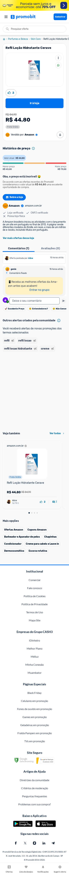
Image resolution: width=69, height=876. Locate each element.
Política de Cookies (35, 596)
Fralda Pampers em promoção (34, 733)
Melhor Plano (34, 648)
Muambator (35, 672)
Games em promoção (34, 717)
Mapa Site (34, 620)
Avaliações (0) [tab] (50, 248)
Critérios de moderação (34, 788)
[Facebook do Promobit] (15, 843)
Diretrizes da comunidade (34, 780)
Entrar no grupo (39, 289)
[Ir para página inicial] (5, 39)
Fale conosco (34, 588)
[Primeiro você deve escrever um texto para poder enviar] (63, 301)
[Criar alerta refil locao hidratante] (60, 134)
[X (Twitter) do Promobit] (25, 843)
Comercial (34, 580)
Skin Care (36, 39)
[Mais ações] (58, 58)
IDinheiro (34, 640)
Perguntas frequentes (34, 796)
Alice (30, 258)
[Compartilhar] (58, 65)
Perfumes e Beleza (18, 39)
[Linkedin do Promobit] (44, 843)
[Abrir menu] (6, 17)
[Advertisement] (34, 390)
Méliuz (35, 656)
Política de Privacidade (34, 604)
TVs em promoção (34, 741)
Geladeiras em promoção (34, 725)
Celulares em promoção (34, 700)
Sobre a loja (16, 197)
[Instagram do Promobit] (34, 843)
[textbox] (34, 301)
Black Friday (34, 692)
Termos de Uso (34, 612)
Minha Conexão (34, 664)
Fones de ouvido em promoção (34, 708)
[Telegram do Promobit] (53, 843)
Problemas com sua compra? (34, 804)
